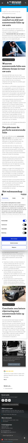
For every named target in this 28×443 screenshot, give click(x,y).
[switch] (25, 225)
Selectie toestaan (14, 243)
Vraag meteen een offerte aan (9, 414)
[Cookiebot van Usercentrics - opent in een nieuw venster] (21, 194)
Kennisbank (5, 421)
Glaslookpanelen (8, 388)
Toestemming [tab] (5, 198)
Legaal (4, 168)
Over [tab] (23, 198)
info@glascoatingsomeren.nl (9, 432)
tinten (3, 411)
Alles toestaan (14, 238)
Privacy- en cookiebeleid (7, 441)
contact (7, 331)
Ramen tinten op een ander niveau (10, 420)
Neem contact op (8, 59)
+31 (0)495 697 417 (7, 430)
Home (3, 9)
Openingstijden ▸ (8, 435)
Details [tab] (14, 198)
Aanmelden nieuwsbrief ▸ (10, 404)
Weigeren (14, 247)
